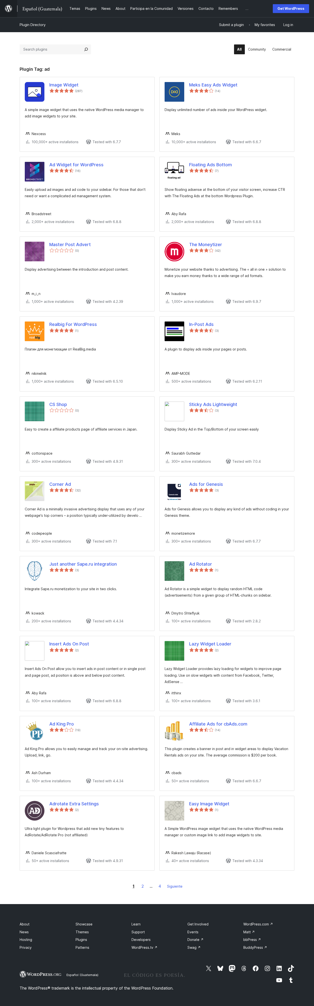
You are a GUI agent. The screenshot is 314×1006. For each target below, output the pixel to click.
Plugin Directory (33, 25)
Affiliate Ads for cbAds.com (218, 724)
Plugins (81, 939)
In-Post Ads (201, 324)
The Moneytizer (205, 244)
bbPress (252, 939)
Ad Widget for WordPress (76, 164)
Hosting (26, 939)
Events (192, 932)
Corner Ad (60, 484)
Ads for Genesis (206, 484)
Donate (195, 939)
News (24, 932)
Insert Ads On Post (69, 643)
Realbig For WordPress (73, 324)
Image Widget (63, 84)
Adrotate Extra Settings (74, 803)
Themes (82, 932)
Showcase (84, 924)
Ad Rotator (200, 564)
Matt (249, 932)
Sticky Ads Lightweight (213, 404)
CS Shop (58, 404)
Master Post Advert (70, 244)
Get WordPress (290, 8)
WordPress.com (258, 924)
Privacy (26, 947)
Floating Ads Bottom (210, 164)
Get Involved (198, 924)
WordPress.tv (144, 947)
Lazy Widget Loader (210, 643)
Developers (141, 939)
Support (138, 932)
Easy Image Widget (209, 803)
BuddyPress (255, 947)
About (24, 924)
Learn (136, 924)
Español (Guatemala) (82, 975)
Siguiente (175, 886)
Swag (194, 947)
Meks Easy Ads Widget (213, 84)
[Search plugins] (86, 49)
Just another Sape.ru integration (83, 564)
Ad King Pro (61, 724)
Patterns (82, 947)
